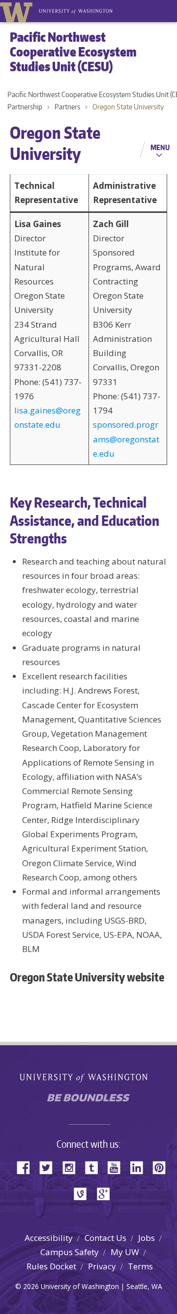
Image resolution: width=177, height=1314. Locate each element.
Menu (160, 147)
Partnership (24, 106)
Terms (140, 1266)
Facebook (27, 1167)
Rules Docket (51, 1266)
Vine (83, 1193)
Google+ (106, 1193)
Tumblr (95, 1167)
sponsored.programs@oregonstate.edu (126, 439)
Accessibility (49, 1237)
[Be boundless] (88, 1100)
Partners (67, 106)
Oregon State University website (87, 977)
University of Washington (18, 11)
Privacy (102, 1266)
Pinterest (162, 1167)
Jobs (146, 1237)
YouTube (117, 1167)
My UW (125, 1252)
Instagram (72, 1167)
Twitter (49, 1167)
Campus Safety (69, 1252)
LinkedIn (140, 1167)
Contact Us (105, 1237)
